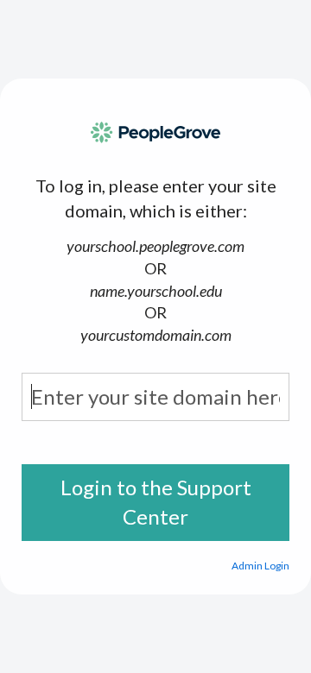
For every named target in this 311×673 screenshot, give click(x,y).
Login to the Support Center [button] (155, 502)
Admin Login (260, 565)
